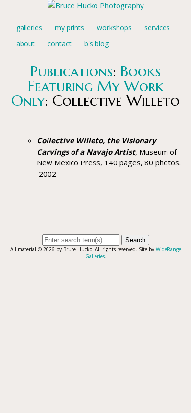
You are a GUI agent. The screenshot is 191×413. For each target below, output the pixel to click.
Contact (60, 43)
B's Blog (96, 43)
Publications (71, 71)
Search (135, 240)
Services (157, 27)
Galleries (29, 27)
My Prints (69, 27)
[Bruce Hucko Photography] (96, 5)
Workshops (114, 27)
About (25, 43)
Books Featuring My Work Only (87, 86)
